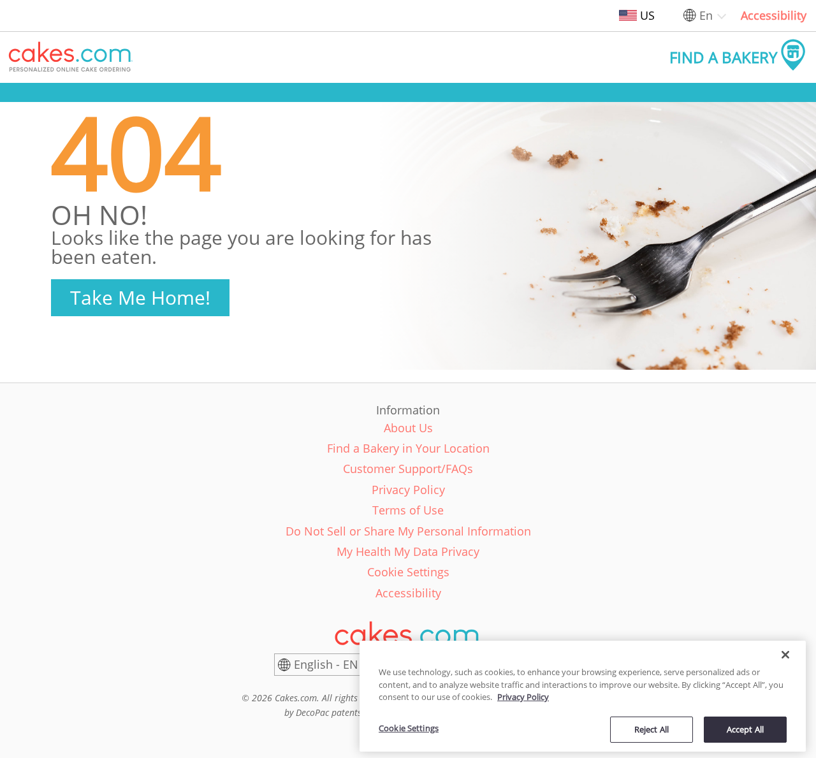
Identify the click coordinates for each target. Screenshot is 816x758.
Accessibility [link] (773, 15)
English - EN (326, 664)
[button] (70, 57)
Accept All (745, 728)
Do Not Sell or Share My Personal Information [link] (408, 531)
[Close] (785, 655)
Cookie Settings (409, 728)
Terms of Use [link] (408, 510)
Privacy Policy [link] (408, 489)
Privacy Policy (523, 697)
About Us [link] (408, 427)
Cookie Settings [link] (408, 571)
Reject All (651, 728)
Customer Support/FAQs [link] (408, 468)
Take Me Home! (140, 297)
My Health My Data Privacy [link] (408, 551)
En (706, 15)
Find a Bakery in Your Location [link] (408, 448)
